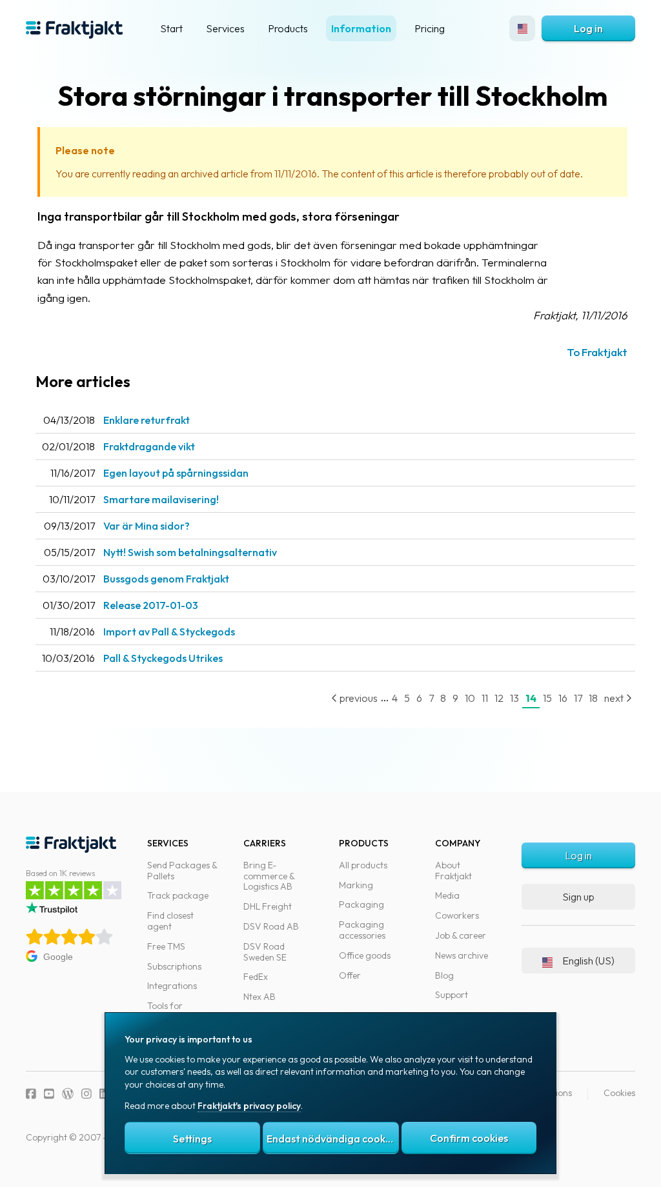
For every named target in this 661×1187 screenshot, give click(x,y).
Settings (192, 1138)
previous (358, 698)
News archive (461, 955)
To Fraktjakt (597, 352)
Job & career (460, 935)
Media (447, 895)
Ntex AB (259, 996)
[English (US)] (522, 28)
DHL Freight (267, 906)
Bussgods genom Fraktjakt (166, 578)
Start (171, 28)
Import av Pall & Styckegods (169, 631)
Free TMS (166, 946)
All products (363, 865)
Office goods (365, 955)
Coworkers (457, 915)
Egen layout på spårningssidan (176, 472)
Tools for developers (168, 1011)
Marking (356, 885)
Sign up (578, 896)
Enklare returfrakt (146, 420)
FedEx (255, 977)
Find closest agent (170, 921)
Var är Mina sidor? (146, 525)
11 (485, 698)
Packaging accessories (362, 930)
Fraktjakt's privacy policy (249, 1106)
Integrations (172, 986)
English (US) (588, 960)
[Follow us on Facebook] (31, 1093)
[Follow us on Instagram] (86, 1093)
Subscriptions (174, 966)
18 (593, 698)
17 (578, 698)
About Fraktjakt (453, 870)
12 (498, 698)
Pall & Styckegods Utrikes (163, 658)
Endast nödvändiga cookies (332, 1138)
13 (514, 698)
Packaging (361, 904)
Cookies (619, 1093)
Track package (177, 895)
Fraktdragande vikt (149, 446)
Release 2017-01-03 (150, 605)
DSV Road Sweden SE (265, 952)
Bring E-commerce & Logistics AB (268, 876)
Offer (350, 975)
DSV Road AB (271, 926)
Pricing (429, 28)
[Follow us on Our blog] (68, 1093)
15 (547, 698)
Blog (444, 975)
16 (562, 698)
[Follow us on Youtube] (49, 1093)
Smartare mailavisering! (161, 499)
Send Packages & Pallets (182, 870)
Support (451, 995)
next (614, 698)
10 (470, 698)
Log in (588, 28)
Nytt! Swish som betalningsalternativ (190, 552)
